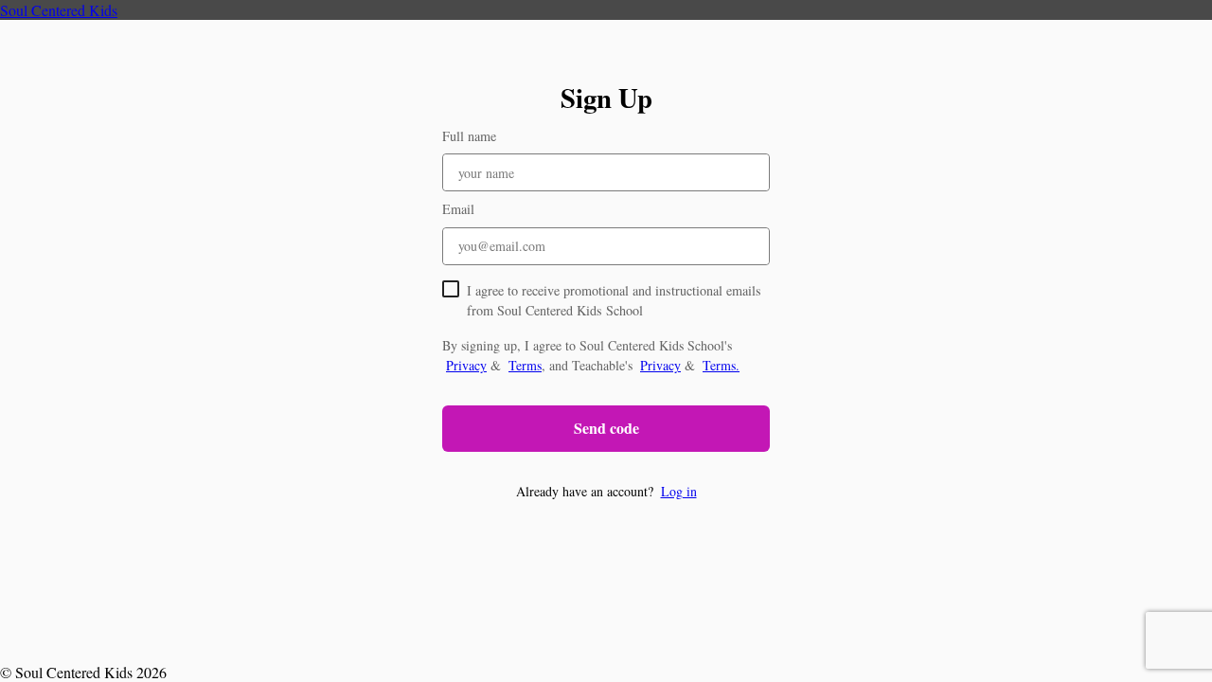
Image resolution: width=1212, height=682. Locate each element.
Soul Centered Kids (58, 10)
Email (458, 209)
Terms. (721, 365)
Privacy (466, 365)
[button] (606, 491)
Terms (525, 365)
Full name (469, 136)
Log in (679, 491)
